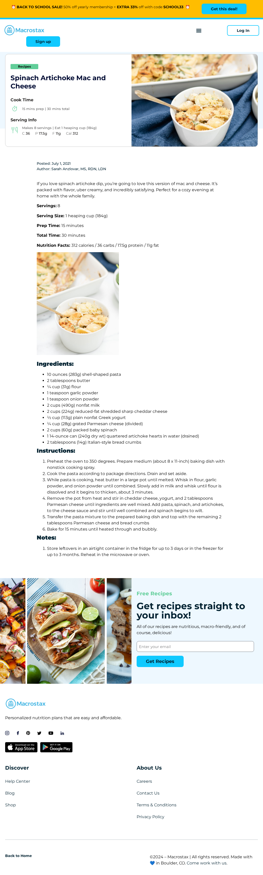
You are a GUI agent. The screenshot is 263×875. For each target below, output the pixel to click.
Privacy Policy (150, 816)
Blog (10, 793)
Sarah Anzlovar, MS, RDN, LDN (78, 169)
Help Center (17, 781)
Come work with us (207, 863)
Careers (144, 781)
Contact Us (148, 793)
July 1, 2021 (61, 163)
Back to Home (18, 855)
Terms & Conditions (156, 805)
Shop (10, 805)
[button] (198, 30)
